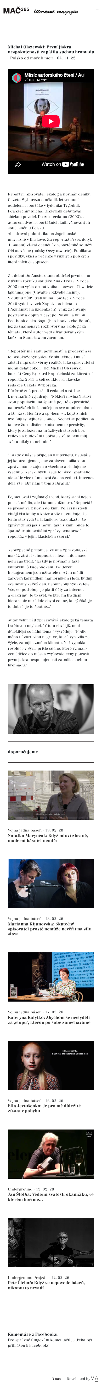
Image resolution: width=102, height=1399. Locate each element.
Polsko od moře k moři (32, 58)
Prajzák (41, 1278)
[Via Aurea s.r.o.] (94, 1379)
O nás (56, 1379)
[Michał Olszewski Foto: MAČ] (51, 709)
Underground (20, 1189)
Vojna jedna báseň (25, 830)
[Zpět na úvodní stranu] (42, 10)
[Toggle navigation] (97, 10)
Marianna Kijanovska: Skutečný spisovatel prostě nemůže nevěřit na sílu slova (50, 929)
